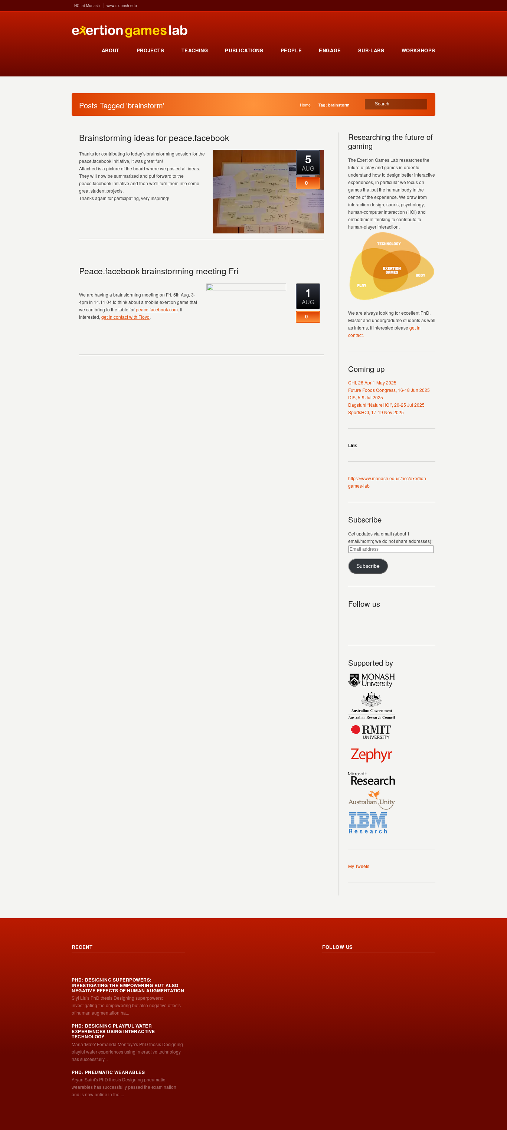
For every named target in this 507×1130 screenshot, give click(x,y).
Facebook (387, 621)
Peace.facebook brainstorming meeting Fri (158, 270)
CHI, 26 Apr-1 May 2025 (372, 382)
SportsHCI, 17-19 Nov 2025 (376, 412)
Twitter (370, 621)
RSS (354, 621)
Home (305, 105)
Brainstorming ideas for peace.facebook (154, 137)
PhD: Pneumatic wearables (108, 1072)
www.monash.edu (122, 5)
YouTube (403, 621)
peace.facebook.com (157, 309)
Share (193, 214)
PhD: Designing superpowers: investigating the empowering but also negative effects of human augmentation (128, 985)
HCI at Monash (87, 5)
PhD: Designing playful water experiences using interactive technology (113, 1031)
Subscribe (368, 566)
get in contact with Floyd (125, 317)
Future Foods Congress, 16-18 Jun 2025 (389, 390)
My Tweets (358, 866)
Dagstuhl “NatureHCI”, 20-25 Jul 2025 (386, 405)
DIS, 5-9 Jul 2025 (365, 397)
